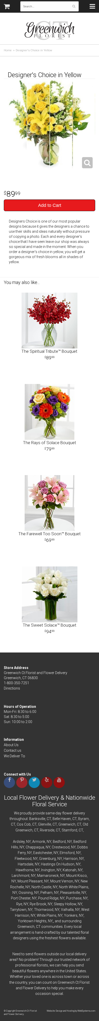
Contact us (12, 750)
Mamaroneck (48, 876)
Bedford (59, 842)
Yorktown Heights (32, 921)
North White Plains (73, 887)
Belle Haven (62, 819)
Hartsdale (25, 864)
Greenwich (66, 824)
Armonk (38, 842)
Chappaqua (35, 847)
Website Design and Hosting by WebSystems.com (71, 1011)
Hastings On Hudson (57, 864)
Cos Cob (24, 824)
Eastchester (42, 853)
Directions (12, 688)
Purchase (73, 898)
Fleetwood (23, 859)
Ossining (26, 893)
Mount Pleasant (30, 881)
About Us (11, 745)
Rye (19, 904)
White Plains (46, 915)
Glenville (44, 824)
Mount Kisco (76, 876)
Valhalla (67, 910)
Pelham (46, 893)
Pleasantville (70, 893)
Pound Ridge (48, 898)
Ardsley (19, 842)
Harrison (70, 859)
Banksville (37, 819)
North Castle (41, 887)
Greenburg (47, 859)
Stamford (69, 830)
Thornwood (43, 910)
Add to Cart (49, 205)
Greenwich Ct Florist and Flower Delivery (51, 32)
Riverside (47, 830)
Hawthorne (25, 870)
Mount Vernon (61, 881)
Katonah (69, 870)
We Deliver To (14, 756)
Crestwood (61, 847)
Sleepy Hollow (65, 904)
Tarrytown (18, 910)
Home (8, 50)
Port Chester (20, 898)
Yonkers (70, 915)
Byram (83, 819)
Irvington (48, 870)
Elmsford (67, 853)
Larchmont (20, 876)
